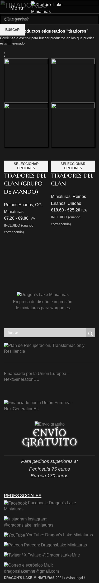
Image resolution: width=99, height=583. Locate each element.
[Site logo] (49, 7)
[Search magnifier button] (90, 333)
